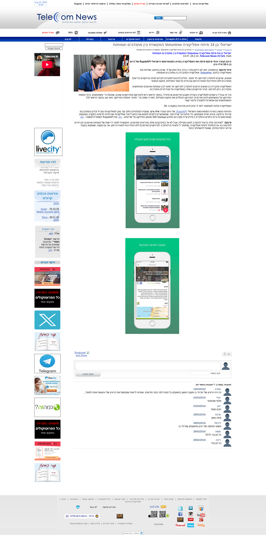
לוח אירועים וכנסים (127, 32)
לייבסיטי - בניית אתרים (131, 533)
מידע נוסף (95, 523)
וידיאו (151, 32)
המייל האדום (139, 4)
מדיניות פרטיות (137, 499)
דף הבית (228, 50)
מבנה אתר (168, 499)
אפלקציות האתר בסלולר (120, 4)
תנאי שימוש (120, 499)
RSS (71, 32)
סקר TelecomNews (78, 523)
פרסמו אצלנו (88, 499)
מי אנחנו (193, 32)
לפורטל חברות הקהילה (159, 4)
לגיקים (219, 50)
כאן (120, 117)
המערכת (74, 499)
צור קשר (173, 32)
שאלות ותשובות (125, 523)
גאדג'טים (158, 524)
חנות (63, 499)
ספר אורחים (108, 523)
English (78, 4)
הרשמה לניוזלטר (184, 499)
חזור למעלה (201, 499)
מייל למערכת (104, 499)
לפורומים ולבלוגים (180, 4)
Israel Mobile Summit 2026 (47, 208)
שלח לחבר (154, 506)
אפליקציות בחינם (133, 501)
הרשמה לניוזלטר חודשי (95, 4)
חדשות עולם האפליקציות (204, 50)
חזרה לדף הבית (220, 33)
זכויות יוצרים (154, 499)
